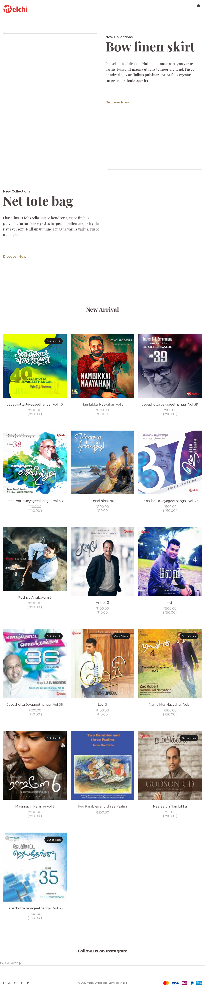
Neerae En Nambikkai (170, 806)
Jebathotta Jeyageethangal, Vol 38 (35, 501)
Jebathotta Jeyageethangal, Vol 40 (35, 404)
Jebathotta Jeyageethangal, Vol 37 (170, 501)
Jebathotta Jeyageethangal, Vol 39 (170, 404)
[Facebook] (3, 982)
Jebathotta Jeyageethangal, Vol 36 (35, 704)
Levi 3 (102, 704)
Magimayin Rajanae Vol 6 (34, 806)
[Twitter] (21, 982)
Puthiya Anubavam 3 (35, 597)
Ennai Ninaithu (102, 501)
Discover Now (117, 102)
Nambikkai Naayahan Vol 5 (102, 404)
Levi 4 (170, 603)
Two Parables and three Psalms (102, 806)
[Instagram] (15, 982)
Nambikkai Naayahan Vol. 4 (170, 704)
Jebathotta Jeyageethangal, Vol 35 (35, 908)
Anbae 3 (102, 603)
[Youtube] (9, 982)
